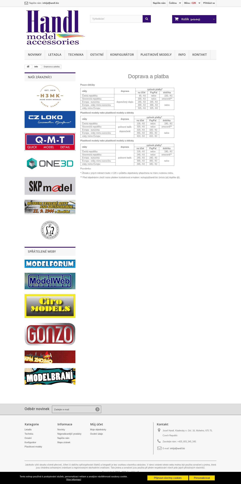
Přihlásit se (209, 3)
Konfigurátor (122, 54)
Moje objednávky (98, 429)
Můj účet (96, 424)
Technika (75, 54)
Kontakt (199, 54)
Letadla (54, 54)
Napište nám (159, 3)
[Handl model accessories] (55, 27)
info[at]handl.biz (177, 448)
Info (182, 54)
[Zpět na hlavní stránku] (28, 67)
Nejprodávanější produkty (69, 434)
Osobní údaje (96, 434)
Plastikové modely (156, 54)
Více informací (73, 479)
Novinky (34, 54)
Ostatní (96, 54)
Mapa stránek (63, 442)
